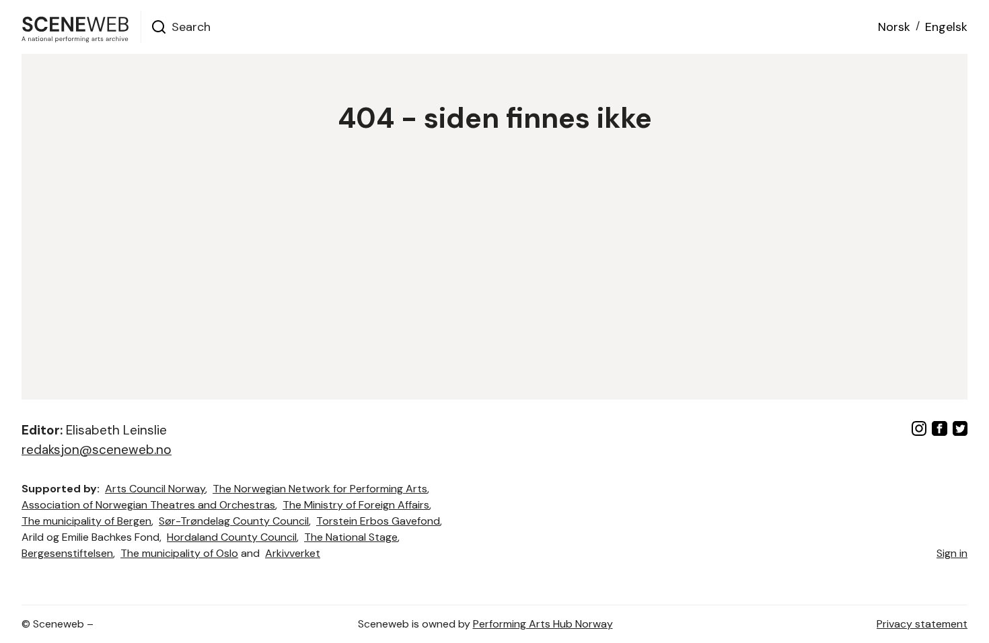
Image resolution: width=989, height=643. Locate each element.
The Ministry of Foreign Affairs (356, 505)
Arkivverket (292, 553)
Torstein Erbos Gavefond (378, 521)
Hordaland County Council (232, 537)
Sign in (952, 553)
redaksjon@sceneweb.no (97, 449)
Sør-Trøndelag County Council (234, 521)
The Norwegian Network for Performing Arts (320, 489)
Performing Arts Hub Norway (543, 624)
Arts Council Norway (155, 489)
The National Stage (351, 537)
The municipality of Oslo (179, 553)
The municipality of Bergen (86, 521)
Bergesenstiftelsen (67, 553)
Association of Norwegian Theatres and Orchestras (148, 505)
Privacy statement (922, 624)
